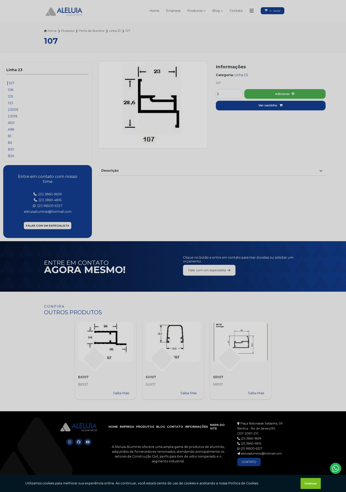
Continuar (311, 483)
